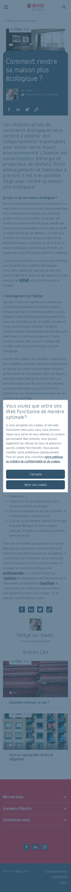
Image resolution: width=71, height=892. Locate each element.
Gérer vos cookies (35, 484)
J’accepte (35, 474)
